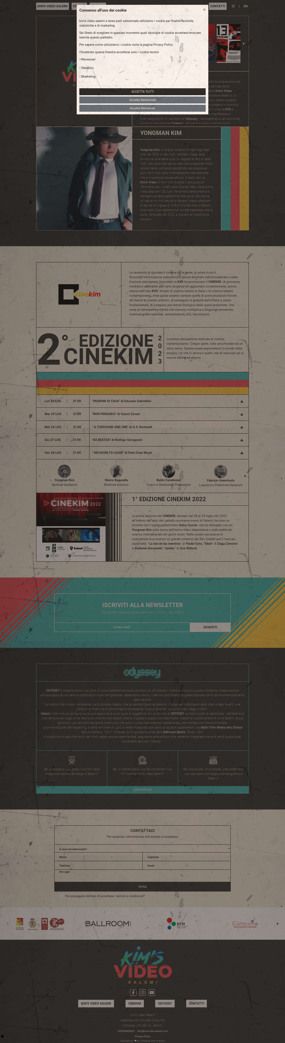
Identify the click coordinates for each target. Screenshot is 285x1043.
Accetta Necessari (142, 108)
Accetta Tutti (142, 92)
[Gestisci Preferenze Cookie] (2, 1036)
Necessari (88, 59)
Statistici (87, 68)
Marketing (88, 76)
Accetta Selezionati (142, 100)
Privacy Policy (163, 45)
